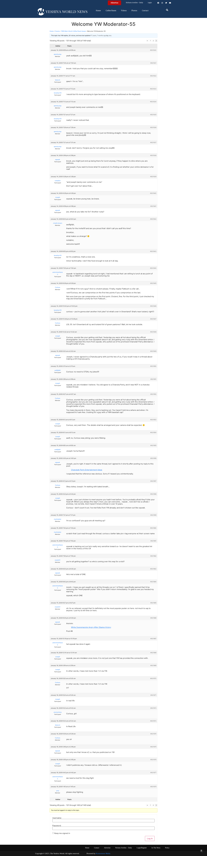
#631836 (153, 127)
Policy (167, 848)
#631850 (153, 366)
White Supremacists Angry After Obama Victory (91, 627)
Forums (57, 31)
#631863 (153, 569)
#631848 (153, 332)
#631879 (153, 786)
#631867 (153, 638)
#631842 (153, 219)
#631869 (153, 665)
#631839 (153, 176)
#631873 (153, 721)
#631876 (153, 759)
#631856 (153, 458)
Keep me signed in (62, 833)
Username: (57, 818)
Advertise (107, 848)
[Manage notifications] (201, 851)
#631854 (153, 432)
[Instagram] (162, 3)
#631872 (153, 708)
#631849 (153, 351)
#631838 (153, 155)
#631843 (153, 251)
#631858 (153, 494)
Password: (56, 825)
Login (150, 2)
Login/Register (142, 848)
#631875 (153, 747)
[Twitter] (166, 3)
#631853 (153, 419)
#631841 (153, 206)
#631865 (153, 603)
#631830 (153, 50)
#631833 (153, 89)
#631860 (153, 528)
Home (98, 10)
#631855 (153, 445)
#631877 (153, 772)
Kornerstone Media (103, 853)
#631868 (153, 652)
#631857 (153, 481)
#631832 (153, 76)
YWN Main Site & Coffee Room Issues (73, 31)
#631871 (153, 695)
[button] (167, 10)
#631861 (153, 541)
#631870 (153, 678)
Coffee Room (111, 10)
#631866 (153, 618)
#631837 (153, 142)
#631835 (153, 114)
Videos (124, 10)
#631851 (153, 379)
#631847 (153, 319)
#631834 (153, 102)
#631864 (153, 582)
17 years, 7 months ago (98, 35)
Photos (134, 10)
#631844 (153, 268)
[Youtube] (170, 3)
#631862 (153, 556)
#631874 (153, 734)
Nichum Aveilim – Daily (134, 2)
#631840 (153, 193)
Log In (150, 838)
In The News (156, 848)
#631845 (153, 283)
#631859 (153, 515)
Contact (145, 10)
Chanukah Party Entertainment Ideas (86, 470)
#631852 (153, 394)
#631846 (153, 306)
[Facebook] (158, 3)
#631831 (153, 63)
